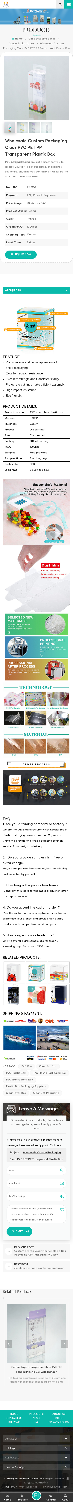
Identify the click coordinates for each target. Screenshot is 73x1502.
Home (19, 39)
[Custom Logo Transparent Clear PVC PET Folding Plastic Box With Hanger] (36, 1333)
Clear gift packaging (46, 1093)
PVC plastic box (16, 1073)
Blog (59, 1418)
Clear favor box (16, 1093)
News (36, 1418)
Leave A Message (36, 1495)
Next (64, 1344)
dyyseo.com (60, 1487)
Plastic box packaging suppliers (26, 1086)
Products (36, 1414)
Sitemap (14, 1422)
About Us (59, 1414)
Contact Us (14, 1418)
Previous (8, 1344)
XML (36, 1422)
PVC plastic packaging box (49, 1073)
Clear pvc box (48, 1066)
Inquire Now (22, 254)
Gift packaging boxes (41, 39)
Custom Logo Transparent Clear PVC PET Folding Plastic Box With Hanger (37, 1369)
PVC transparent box (19, 1080)
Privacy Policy (58, 1422)
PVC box (26, 1066)
